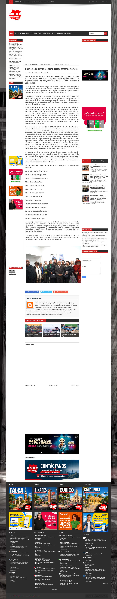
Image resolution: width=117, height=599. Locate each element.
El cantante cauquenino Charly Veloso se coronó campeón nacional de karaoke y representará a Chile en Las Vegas (69, 554)
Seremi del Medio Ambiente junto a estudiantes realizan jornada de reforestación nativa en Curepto (43, 578)
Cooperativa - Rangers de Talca (68, 574)
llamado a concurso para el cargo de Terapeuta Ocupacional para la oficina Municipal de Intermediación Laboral (19, 562)
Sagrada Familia (14, 576)
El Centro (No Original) (66, 535)
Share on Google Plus (62, 292)
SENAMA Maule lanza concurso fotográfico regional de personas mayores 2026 (34, 1)
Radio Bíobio (88, 575)
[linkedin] (103, 2)
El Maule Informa (64, 559)
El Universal (88, 546)
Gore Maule (38, 542)
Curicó (12, 545)
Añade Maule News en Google (64, 33)
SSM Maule (38, 567)
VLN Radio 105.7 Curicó (66, 580)
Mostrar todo (29, 583)
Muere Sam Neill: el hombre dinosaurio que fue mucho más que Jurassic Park (93, 236)
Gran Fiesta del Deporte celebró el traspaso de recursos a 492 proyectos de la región (45, 545)
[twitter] (93, 2)
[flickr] (96, 2)
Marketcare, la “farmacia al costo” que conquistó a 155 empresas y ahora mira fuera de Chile (95, 541)
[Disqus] (52, 410)
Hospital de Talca (39, 558)
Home (88, 596)
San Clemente (14, 559)
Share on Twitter (47, 292)
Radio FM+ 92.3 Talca (48, 33)
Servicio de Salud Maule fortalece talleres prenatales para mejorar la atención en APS (45, 570)
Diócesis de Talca (40, 550)
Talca (11, 535)
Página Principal (53, 385)
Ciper (86, 552)
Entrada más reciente (30, 385)
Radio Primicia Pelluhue (66, 566)
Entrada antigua (75, 385)
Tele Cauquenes (64, 551)
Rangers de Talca (39, 583)
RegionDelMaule (46, 72)
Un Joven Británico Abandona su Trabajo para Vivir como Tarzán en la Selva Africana (94, 239)
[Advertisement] (77, 19)
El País (87, 562)
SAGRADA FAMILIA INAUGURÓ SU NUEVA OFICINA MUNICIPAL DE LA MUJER (18, 579)
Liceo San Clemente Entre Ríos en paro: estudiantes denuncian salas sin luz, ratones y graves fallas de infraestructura (15, 54)
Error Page (104, 596)
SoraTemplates (17, 596)
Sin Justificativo (36, 33)
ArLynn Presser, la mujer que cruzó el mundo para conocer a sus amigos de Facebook (94, 245)
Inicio (11, 33)
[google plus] (106, 2)
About (92, 596)
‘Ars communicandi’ (89, 559)
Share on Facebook (33, 292)
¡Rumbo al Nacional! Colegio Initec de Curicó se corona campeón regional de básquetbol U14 (69, 583)
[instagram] (99, 2)
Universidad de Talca (40, 535)
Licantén (12, 572)
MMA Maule (38, 575)
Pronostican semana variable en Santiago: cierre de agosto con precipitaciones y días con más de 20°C (95, 579)
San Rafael (13, 567)
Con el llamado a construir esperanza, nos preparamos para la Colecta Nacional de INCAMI (45, 553)
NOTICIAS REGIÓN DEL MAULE (22, 33)
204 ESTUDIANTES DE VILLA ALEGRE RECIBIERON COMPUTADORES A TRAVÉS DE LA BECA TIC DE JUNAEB (19, 554)
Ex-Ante (87, 538)
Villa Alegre (13, 551)
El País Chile (88, 557)
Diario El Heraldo (64, 542)
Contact (98, 596)
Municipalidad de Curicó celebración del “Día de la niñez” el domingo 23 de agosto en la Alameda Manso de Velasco (15, 61)
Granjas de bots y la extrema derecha (94, 553)
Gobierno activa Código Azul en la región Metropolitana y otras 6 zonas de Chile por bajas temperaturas (95, 571)
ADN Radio (88, 568)
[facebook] (89, 2)
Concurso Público (14, 568)
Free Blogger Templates (34, 596)
